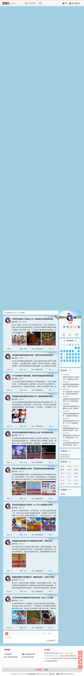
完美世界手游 (77, 470)
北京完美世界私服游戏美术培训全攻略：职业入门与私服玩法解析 (36, 597)
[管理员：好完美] (70, 318)
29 (76, 361)
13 (70, 354)
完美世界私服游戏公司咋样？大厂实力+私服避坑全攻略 (32, 505)
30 (78, 361)
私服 (70, 466)
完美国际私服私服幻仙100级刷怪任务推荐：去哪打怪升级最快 (34, 541)
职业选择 (63, 477)
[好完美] (8, 320)
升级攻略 (70, 480)
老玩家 (63, 480)
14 (73, 354)
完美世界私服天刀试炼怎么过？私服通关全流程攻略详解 (32, 319)
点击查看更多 (51, 641)
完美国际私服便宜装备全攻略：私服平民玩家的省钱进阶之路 (34, 355)
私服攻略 (70, 470)
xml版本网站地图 (29, 654)
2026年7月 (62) (65, 457)
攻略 (63, 473)
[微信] (68, 327)
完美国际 (63, 466)
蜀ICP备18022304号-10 (65, 674)
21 (73, 357)
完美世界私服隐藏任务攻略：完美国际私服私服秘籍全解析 (33, 468)
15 (76, 354)
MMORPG (63, 484)
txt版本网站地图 (29, 657)
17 (61, 357)
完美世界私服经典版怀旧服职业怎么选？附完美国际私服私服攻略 (36, 432)
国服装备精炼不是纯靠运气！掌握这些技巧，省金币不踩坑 (33, 577)
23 (78, 357)
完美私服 (77, 484)
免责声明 (9, 654)
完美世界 (77, 466)
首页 (65, 3)
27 (70, 361)
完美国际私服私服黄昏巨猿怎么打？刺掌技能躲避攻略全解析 (34, 396)
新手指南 (77, 480)
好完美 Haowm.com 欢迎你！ (16, 313)
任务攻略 (70, 484)
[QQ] (64, 327)
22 (76, 357)
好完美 (15, 322)
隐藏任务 (77, 473)
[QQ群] (79, 327)
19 (67, 357)
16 (78, 354)
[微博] (71, 327)
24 (61, 361)
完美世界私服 (70, 473)
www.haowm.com (42, 674)
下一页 (44, 633)
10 (38, 633)
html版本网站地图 (12, 657)
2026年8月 (70, 341)
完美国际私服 (70, 477)
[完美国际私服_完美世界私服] (11, 3)
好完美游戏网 (31, 674)
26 (67, 361)
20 (70, 357)
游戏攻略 (63, 470)
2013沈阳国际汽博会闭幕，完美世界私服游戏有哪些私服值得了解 (36, 376)
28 (73, 361)
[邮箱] (75, 327)
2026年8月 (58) (65, 455)
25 (64, 361)
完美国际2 (77, 477)
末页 (49, 633)
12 (67, 354)
